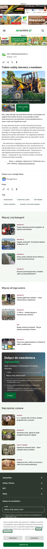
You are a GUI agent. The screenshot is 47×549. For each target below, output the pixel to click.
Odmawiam (13, 538)
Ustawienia (34, 538)
